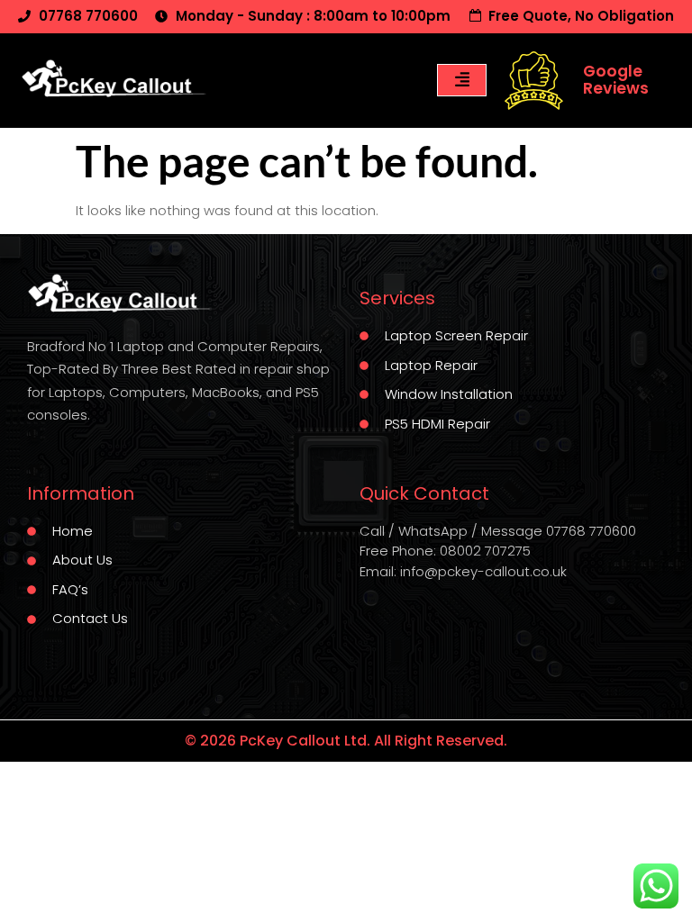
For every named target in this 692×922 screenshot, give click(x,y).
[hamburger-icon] (462, 80)
